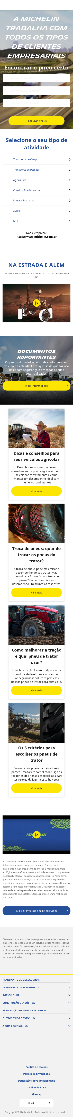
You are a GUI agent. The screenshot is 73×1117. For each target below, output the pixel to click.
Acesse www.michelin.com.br (37, 237)
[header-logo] (16, 5)
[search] (59, 5)
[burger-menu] (66, 5)
